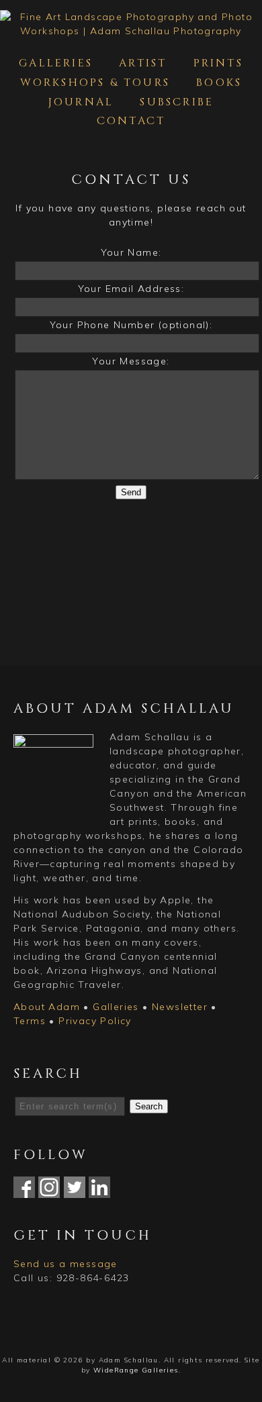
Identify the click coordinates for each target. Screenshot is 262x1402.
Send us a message (65, 1264)
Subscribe (177, 102)
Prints (218, 63)
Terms (29, 1021)
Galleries (56, 63)
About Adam (46, 1007)
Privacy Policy (95, 1021)
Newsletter (180, 1007)
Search (149, 1106)
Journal (81, 102)
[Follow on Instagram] (49, 1191)
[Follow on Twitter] (74, 1191)
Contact (131, 120)
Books (219, 82)
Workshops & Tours (95, 82)
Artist (143, 63)
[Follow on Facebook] (24, 1191)
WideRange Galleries (136, 1370)
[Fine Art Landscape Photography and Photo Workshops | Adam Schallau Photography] (131, 31)
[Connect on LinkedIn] (99, 1191)
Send (131, 492)
